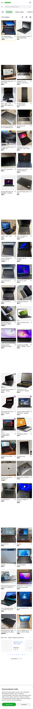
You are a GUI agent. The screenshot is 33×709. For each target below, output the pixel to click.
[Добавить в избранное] (15, 36)
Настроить (24, 704)
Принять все (9, 704)
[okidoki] (7, 2)
